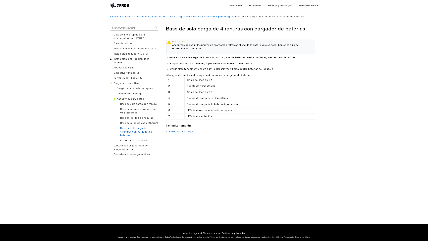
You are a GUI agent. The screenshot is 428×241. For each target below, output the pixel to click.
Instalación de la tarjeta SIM (131, 54)
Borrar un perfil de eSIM (128, 78)
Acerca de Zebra (308, 6)
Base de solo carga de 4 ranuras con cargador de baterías (136, 132)
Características (123, 43)
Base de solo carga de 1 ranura (138, 104)
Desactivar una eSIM (126, 73)
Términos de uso (211, 233)
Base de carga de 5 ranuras (136, 118)
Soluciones (235, 6)
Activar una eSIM (124, 68)
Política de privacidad (234, 233)
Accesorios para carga (217, 17)
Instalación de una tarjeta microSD (135, 49)
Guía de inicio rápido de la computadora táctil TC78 (141, 17)
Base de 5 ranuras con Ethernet (139, 123)
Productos (255, 6)
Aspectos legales (192, 233)
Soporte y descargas (280, 6)
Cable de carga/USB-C (134, 140)
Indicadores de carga (129, 94)
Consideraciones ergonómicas (132, 154)
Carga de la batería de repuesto (136, 88)
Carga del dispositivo (188, 17)
